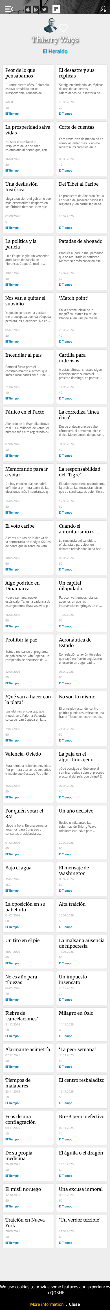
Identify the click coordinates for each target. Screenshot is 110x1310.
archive (68, 10)
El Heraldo (55, 51)
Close (74, 1304)
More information (47, 1304)
